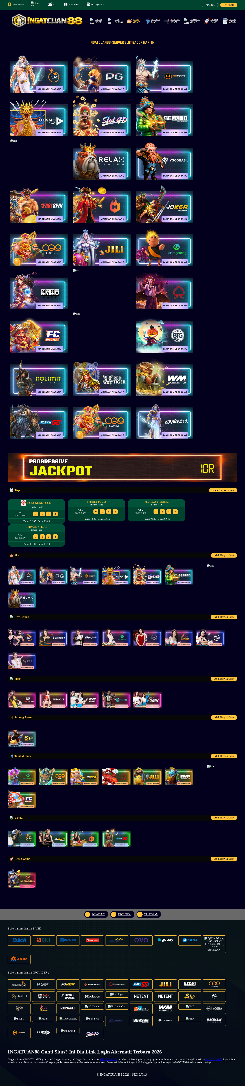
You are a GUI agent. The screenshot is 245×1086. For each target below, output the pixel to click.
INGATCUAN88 (108, 1059)
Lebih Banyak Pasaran (223, 490)
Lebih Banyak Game (224, 555)
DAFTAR (229, 5)
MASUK (210, 5)
